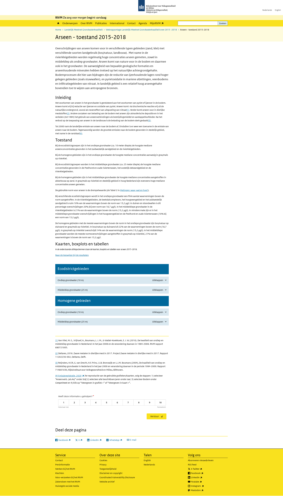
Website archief (107, 481)
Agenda (143, 23)
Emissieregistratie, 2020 (71, 375)
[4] (56, 375)
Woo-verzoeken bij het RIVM (69, 477)
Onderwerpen (70, 23)
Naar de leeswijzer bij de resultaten (72, 255)
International (117, 23)
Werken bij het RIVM (65, 468)
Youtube (203, 481)
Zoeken (222, 23)
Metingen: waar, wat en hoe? (134, 190)
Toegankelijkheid (107, 468)
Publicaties (101, 23)
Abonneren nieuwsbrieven (201, 460)
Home (58, 23)
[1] (56, 340)
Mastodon (203, 490)
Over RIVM (86, 23)
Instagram (204, 485)
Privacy (102, 464)
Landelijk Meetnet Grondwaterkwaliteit (83, 29)
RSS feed (192, 464)
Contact (131, 23)
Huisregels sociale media (67, 486)
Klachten (59, 473)
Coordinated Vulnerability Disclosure (117, 477)
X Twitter (203, 468)
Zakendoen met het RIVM (67, 481)
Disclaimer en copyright (110, 473)
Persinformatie (62, 464)
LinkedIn (203, 477)
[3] (56, 362)
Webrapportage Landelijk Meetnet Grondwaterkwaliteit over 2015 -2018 (141, 29)
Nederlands (267, 10)
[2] (56, 353)
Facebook (203, 473)
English (278, 10)
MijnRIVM (157, 23)
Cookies (103, 460)
